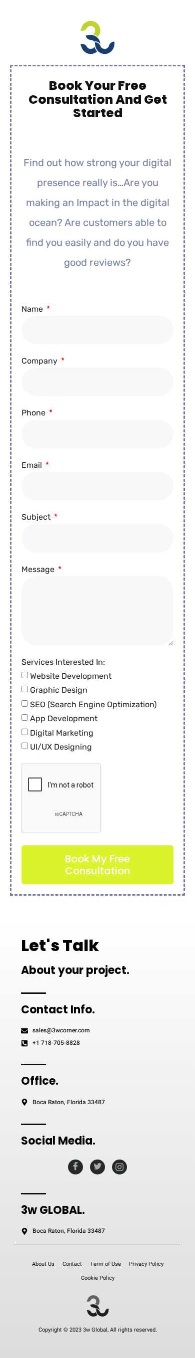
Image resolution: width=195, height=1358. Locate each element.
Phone (35, 412)
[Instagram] (119, 1167)
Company (41, 361)
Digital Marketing (62, 733)
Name (33, 309)
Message (39, 569)
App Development (64, 718)
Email (33, 465)
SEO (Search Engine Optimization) (93, 704)
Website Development (71, 676)
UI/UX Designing (61, 747)
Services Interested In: (63, 662)
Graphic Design (59, 690)
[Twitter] (97, 1167)
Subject (37, 517)
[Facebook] (75, 1167)
